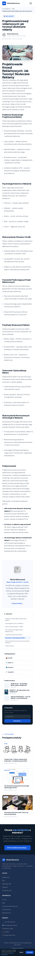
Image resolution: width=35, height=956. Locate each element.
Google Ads (5, 877)
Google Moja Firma (9, 935)
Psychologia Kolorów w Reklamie (14, 623)
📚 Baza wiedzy (9, 16)
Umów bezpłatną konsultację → (17, 848)
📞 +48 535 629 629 (8, 922)
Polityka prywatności (17, 948)
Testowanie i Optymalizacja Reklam (15, 638)
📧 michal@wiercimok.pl (9, 925)
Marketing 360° (6, 884)
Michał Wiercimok (11, 860)
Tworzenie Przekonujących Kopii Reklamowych (14, 630)
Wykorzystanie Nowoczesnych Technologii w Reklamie (17, 641)
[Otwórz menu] (31, 3)
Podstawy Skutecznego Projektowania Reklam (15, 619)
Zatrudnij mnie (6, 909)
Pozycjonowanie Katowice (10, 906)
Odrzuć (21, 952)
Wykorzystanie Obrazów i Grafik (14, 626)
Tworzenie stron (7, 890)
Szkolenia (5, 887)
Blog (3, 903)
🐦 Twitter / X (9, 662)
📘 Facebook (9, 667)
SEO (3, 880)
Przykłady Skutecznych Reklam (13, 635)
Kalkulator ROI (6, 913)
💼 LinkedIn (9, 658)
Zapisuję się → (17, 721)
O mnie (4, 899)
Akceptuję (29, 952)
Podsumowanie (9, 646)
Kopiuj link (11, 672)
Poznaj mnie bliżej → (17, 603)
